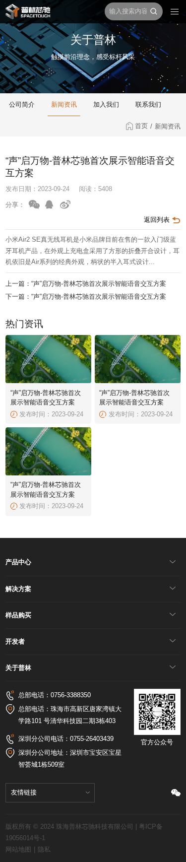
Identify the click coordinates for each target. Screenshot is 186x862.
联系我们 (148, 104)
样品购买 (18, 615)
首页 (143, 126)
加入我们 (106, 104)
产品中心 (18, 562)
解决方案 (18, 589)
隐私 (44, 849)
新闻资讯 (64, 104)
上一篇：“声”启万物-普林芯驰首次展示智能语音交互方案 (85, 283)
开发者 (15, 641)
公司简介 (22, 104)
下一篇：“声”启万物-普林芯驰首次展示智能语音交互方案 (85, 296)
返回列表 (158, 219)
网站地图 (18, 849)
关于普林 (18, 667)
